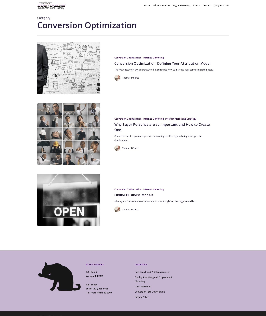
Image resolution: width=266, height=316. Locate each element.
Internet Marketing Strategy (180, 118)
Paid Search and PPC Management (152, 271)
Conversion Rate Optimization (150, 291)
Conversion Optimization (127, 57)
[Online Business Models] (69, 200)
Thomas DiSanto (130, 77)
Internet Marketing (153, 57)
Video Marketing (143, 286)
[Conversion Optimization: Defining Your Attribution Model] (69, 68)
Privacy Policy (141, 296)
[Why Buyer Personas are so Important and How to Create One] (69, 133)
